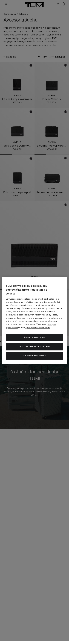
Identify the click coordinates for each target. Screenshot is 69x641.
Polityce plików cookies (38, 328)
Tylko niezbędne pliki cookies (34, 347)
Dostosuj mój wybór (35, 356)
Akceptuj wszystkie (34, 337)
